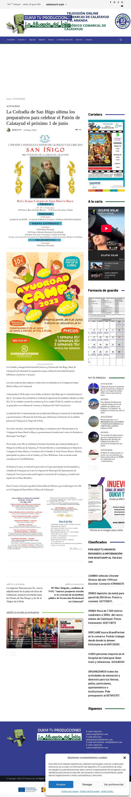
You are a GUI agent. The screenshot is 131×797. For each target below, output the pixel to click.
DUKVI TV (17, 130)
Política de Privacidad (90, 791)
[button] (124, 757)
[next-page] (13, 654)
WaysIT (41, 778)
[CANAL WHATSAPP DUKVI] (106, 502)
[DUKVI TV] (9, 130)
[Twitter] (122, 2)
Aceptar (61, 784)
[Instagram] (114, 2)
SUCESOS (104, 399)
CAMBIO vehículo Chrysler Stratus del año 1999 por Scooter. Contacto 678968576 (106, 579)
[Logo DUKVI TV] (18, 23)
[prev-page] (8, 654)
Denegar (87, 784)
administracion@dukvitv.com (99, 739)
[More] (68, 569)
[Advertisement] (65, 69)
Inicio (8, 99)
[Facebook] (110, 2)
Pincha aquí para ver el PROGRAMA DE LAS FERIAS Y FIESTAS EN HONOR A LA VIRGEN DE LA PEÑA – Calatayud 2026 (112, 424)
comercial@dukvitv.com (97, 747)
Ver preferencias (113, 784)
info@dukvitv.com (113, 742)
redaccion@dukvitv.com (97, 734)
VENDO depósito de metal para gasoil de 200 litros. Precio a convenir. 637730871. (106, 597)
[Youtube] (122, 6)
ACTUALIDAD (19, 99)
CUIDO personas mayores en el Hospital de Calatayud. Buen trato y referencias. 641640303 (106, 658)
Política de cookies (70, 791)
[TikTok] (118, 2)
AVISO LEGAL (107, 791)
